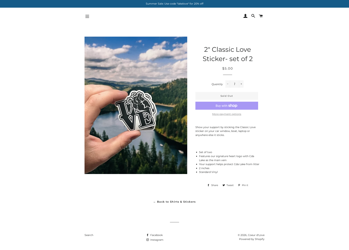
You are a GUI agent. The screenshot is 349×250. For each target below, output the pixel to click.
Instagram (156, 239)
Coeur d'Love (256, 235)
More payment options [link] (226, 114)
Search (89, 235)
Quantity (217, 84)
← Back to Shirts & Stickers (174, 201)
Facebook (156, 235)
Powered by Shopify (251, 239)
